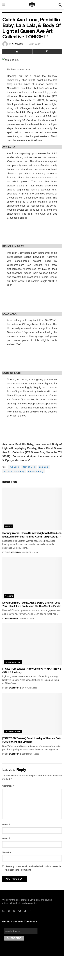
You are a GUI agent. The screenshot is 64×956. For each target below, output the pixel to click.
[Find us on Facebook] (30, 911)
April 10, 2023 (28, 618)
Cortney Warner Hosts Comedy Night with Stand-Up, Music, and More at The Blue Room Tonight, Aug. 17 (32, 534)
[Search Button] (60, 4)
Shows (8, 526)
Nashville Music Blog (14, 471)
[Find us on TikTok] (25, 911)
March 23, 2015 (36, 43)
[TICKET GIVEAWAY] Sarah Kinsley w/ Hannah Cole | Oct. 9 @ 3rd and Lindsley (31, 739)
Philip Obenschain (13, 552)
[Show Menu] (3, 4)
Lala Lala (43, 466)
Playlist (9, 596)
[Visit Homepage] (32, 5)
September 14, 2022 (30, 754)
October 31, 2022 (29, 688)
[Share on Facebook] (17, 51)
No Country (17, 43)
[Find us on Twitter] (9, 911)
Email (6, 838)
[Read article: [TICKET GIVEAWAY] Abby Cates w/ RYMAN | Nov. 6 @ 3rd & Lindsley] (32, 644)
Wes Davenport (12, 618)
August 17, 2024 (31, 552)
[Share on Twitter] (47, 51)
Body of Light (29, 466)
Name (6, 824)
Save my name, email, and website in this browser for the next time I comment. (33, 868)
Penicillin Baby (35, 471)
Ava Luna (14, 466)
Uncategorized (13, 662)
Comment (8, 785)
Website (6, 852)
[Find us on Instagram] (3, 911)
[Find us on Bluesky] (19, 911)
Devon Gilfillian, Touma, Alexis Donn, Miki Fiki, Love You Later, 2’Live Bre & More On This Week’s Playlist (31, 604)
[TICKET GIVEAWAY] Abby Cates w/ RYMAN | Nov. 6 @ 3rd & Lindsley (31, 670)
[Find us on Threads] (14, 911)
